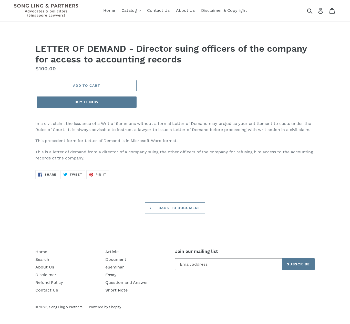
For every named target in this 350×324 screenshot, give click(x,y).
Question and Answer (126, 282)
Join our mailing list (196, 251)
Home (109, 10)
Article (112, 251)
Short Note (116, 290)
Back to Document (178, 208)
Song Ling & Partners (66, 307)
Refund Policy (49, 282)
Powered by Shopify (105, 307)
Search (42, 259)
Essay (111, 274)
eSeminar (114, 267)
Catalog (129, 10)
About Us (185, 10)
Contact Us (158, 10)
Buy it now (87, 102)
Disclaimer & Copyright (224, 10)
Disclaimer (45, 274)
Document (115, 259)
